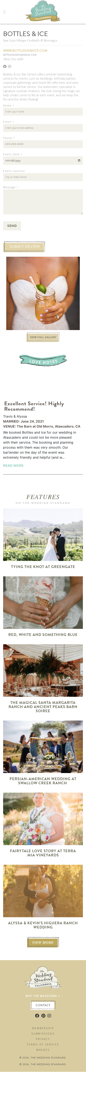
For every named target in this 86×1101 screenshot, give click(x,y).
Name (8, 105)
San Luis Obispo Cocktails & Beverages (30, 40)
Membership (43, 1028)
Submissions (43, 1033)
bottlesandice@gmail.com (20, 55)
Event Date (12, 154)
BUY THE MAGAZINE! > (43, 996)
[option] (43, 293)
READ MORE (13, 465)
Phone (9, 138)
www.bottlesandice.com (25, 50)
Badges (43, 1050)
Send (12, 225)
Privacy (43, 1039)
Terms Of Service (43, 1044)
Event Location (14, 171)
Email (8, 122)
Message (10, 187)
